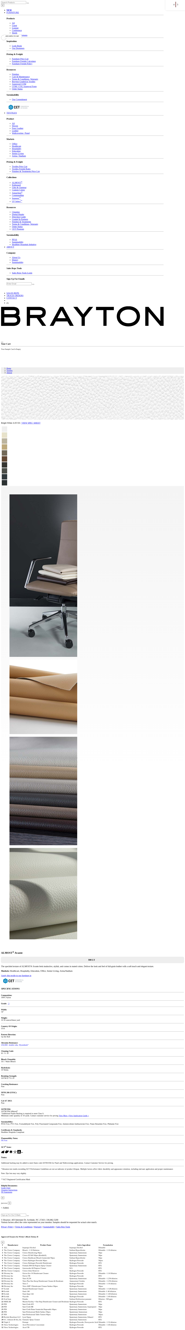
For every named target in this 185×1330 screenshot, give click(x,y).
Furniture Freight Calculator (24, 61)
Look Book (17, 46)
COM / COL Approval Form (24, 86)
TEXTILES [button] (12, 113)
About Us (16, 257)
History (15, 260)
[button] (9, 10)
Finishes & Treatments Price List (26, 171)
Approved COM (19, 84)
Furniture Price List (20, 59)
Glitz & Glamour (19, 187)
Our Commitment (19, 99)
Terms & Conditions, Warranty (25, 79)
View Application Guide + (79, 1116)
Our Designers (18, 48)
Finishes (15, 74)
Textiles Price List (19, 166)
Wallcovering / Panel (21, 133)
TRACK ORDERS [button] (15, 295)
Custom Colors (18, 190)
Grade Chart (5, 1188)
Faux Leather (17, 128)
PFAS (14, 239)
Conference (17, 30)
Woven (15, 126)
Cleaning (16, 212)
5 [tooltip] (8, 1004)
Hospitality (16, 148)
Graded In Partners (20, 219)
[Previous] (166, 2)
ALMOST (17, 182)
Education (16, 151)
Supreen (16, 198)
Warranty (38, 1227)
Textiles (9, 371)
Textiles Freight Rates (21, 169)
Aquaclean (17, 193)
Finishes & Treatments (21, 222)
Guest (14, 25)
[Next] (177, 2)
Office (14, 144)
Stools (14, 33)
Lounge (15, 28)
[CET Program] (19, 110)
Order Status (17, 89)
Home (9, 368)
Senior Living (18, 153)
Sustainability (17, 242)
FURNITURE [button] (13, 12)
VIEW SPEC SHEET (30, 423)
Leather (15, 131)
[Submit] (28, 3)
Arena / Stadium (19, 156)
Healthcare (16, 146)
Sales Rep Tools (63, 1227)
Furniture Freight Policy (22, 64)
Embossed (16, 185)
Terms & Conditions (23, 1227)
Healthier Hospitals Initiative (24, 244)
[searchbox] (13, 2)
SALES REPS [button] (13, 293)
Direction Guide (19, 217)
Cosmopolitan (18, 195)
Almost (9, 373)
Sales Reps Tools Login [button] (22, 273)
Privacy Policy (7, 1227)
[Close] (2, 342)
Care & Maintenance (21, 77)
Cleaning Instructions (9, 1190)
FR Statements (6, 1192)
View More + (64, 1116)
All (13, 23)
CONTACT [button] (12, 298)
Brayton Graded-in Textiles (23, 81)
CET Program (18, 229)
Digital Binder (18, 214)
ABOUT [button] (10, 247)
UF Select (17, 201)
